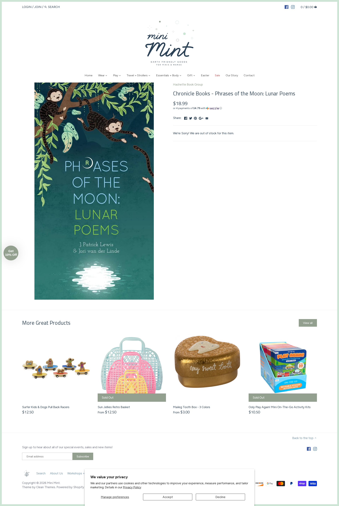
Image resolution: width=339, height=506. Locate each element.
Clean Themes (45, 487)
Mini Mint (53, 483)
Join (37, 7)
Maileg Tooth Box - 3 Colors (191, 407)
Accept (168, 497)
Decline (220, 497)
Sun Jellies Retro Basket (114, 407)
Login (27, 7)
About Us (56, 473)
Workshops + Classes (81, 473)
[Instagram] (293, 6)
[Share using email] (206, 117)
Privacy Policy (132, 487)
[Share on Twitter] (190, 117)
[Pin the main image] (195, 117)
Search (41, 473)
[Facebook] (286, 6)
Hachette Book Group (188, 84)
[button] (245, 108)
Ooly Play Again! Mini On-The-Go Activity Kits (280, 407)
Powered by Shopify (70, 487)
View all (308, 323)
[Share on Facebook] (185, 117)
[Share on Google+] (201, 117)
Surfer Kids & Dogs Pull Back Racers (45, 407)
